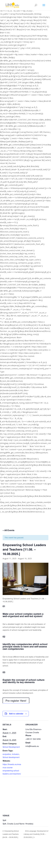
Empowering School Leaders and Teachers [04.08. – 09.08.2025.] (11, 834)
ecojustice (7, 754)
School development (11, 757)
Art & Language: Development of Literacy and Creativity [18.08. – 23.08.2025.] (36, 834)
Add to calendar (16, 713)
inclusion (15, 754)
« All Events (8, 530)
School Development (11, 747)
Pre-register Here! (15, 700)
